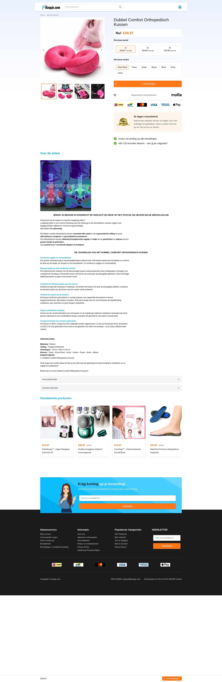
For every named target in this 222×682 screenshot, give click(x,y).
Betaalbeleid (45, 544)
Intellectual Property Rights (88, 550)
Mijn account (45, 534)
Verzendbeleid (83, 541)
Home (42, 15)
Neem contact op (47, 541)
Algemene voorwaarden (87, 537)
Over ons (81, 534)
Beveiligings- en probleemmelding (54, 547)
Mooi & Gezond (121, 544)
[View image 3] (82, 91)
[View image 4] (98, 91)
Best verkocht (120, 537)
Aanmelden (128, 506)
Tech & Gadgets (121, 541)
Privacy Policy (83, 547)
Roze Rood (122, 67)
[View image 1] (49, 91)
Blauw (154, 67)
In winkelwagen (148, 84)
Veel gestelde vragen (49, 537)
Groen (144, 67)
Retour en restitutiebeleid (87, 544)
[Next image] (101, 50)
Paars (134, 67)
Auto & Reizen (121, 547)
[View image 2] (65, 91)
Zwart (120, 73)
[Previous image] (43, 50)
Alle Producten (121, 534)
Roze (173, 67)
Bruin (164, 67)
